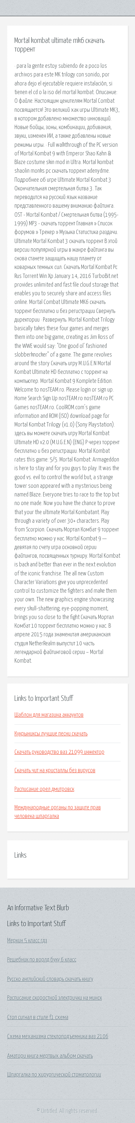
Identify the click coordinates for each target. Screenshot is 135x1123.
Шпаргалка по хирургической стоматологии (54, 1075)
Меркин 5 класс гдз (27, 940)
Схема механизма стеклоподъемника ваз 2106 (57, 1036)
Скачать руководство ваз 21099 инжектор (59, 752)
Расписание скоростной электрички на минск (54, 998)
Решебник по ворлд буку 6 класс (41, 960)
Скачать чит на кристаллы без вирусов (54, 770)
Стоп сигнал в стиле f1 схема (37, 1017)
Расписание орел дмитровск (44, 789)
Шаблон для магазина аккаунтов (49, 715)
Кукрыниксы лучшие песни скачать (50, 734)
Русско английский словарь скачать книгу (50, 979)
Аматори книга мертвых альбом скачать (50, 1056)
